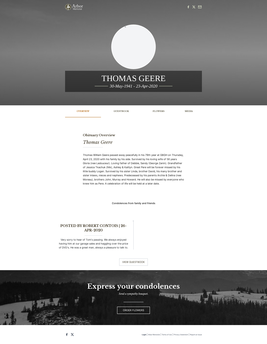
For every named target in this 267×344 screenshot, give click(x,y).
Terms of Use (167, 335)
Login (144, 335)
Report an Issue (196, 335)
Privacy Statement (181, 335)
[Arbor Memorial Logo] (74, 7)
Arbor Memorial (154, 335)
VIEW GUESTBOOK (133, 262)
